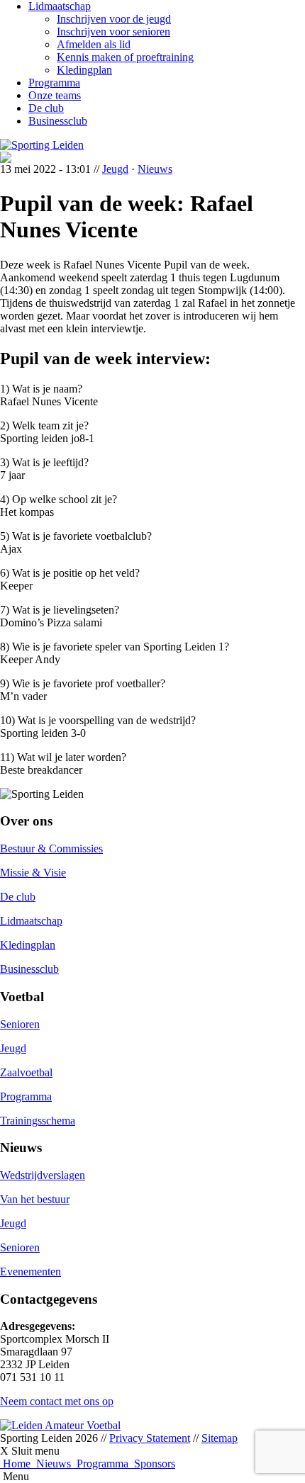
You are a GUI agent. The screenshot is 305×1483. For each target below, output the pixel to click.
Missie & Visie (33, 873)
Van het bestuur (35, 1199)
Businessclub (57, 121)
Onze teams (54, 95)
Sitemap (219, 1438)
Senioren (20, 1024)
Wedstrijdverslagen (42, 1175)
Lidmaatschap (59, 6)
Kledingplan (84, 70)
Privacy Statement (149, 1438)
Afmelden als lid (94, 44)
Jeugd (115, 169)
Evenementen (30, 1271)
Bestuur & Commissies (51, 848)
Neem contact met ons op (56, 1401)
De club (46, 108)
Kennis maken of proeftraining (125, 57)
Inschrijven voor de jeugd (114, 19)
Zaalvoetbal (26, 1072)
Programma (54, 83)
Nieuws (155, 169)
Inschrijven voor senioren (113, 32)
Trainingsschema (37, 1121)
